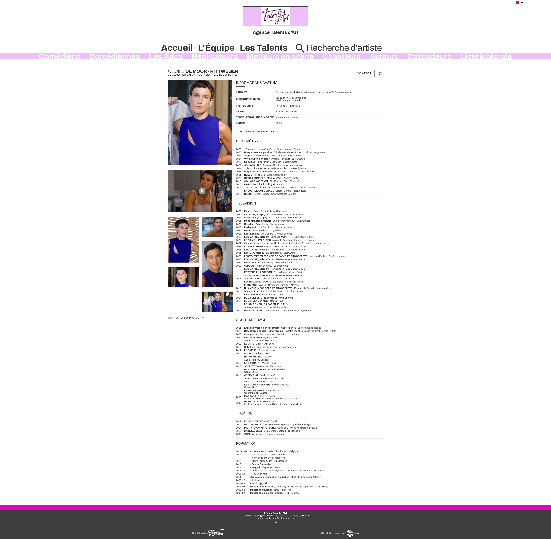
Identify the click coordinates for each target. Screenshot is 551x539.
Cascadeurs (429, 56)
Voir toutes (183, 318)
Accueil (177, 48)
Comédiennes (114, 56)
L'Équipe (216, 48)
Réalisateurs (215, 56)
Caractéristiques (255, 131)
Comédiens (59, 56)
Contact (364, 73)
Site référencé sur (200, 533)
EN (522, 2)
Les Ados (166, 56)
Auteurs (384, 56)
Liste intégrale (486, 56)
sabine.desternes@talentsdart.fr (275, 518)
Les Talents (264, 48)
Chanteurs (342, 56)
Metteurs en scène (280, 56)
